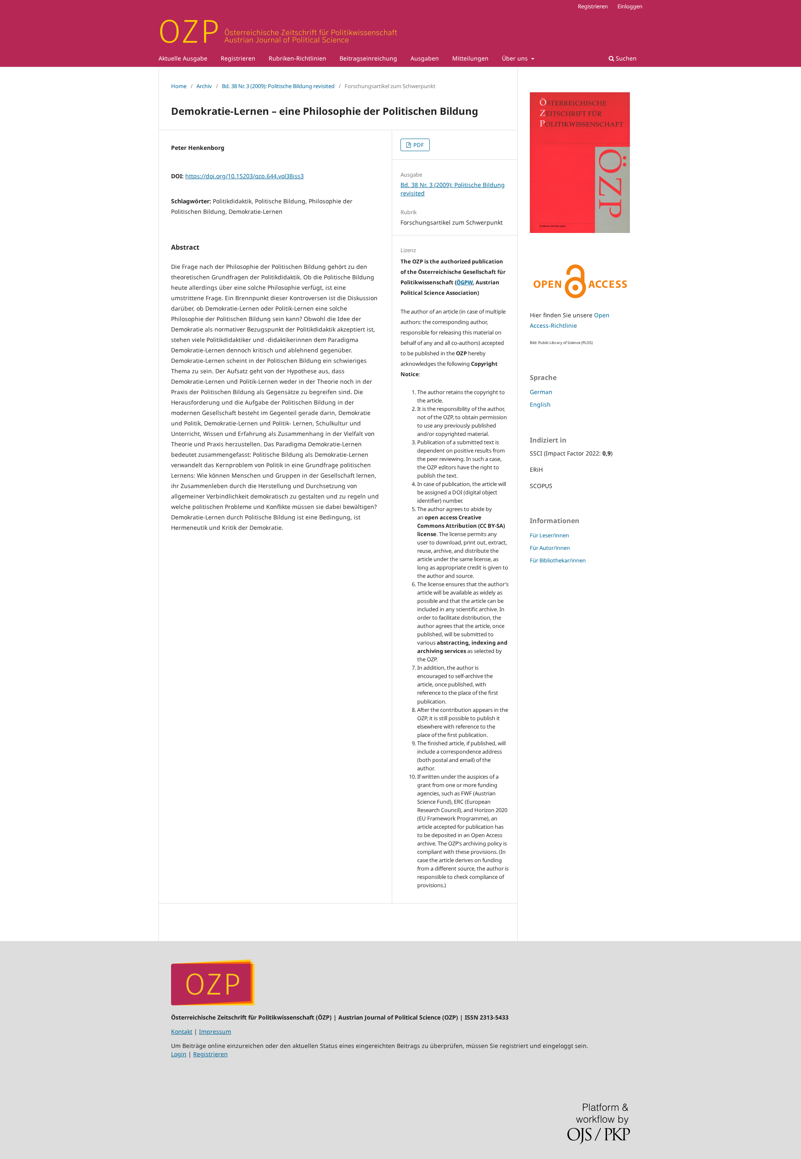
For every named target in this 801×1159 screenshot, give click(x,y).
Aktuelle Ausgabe (183, 58)
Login (178, 1054)
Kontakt (181, 1031)
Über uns (515, 58)
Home (178, 86)
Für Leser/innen (549, 535)
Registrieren (238, 58)
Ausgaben (425, 58)
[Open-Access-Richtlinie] (580, 299)
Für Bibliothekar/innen (558, 560)
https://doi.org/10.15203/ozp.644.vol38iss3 (244, 176)
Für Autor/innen (550, 548)
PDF (418, 145)
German (541, 392)
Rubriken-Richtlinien (297, 58)
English (540, 404)
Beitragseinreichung (368, 58)
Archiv (204, 86)
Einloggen (629, 6)
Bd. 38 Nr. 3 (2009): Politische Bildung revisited (278, 86)
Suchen (625, 58)
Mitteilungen (470, 58)
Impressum (215, 1031)
